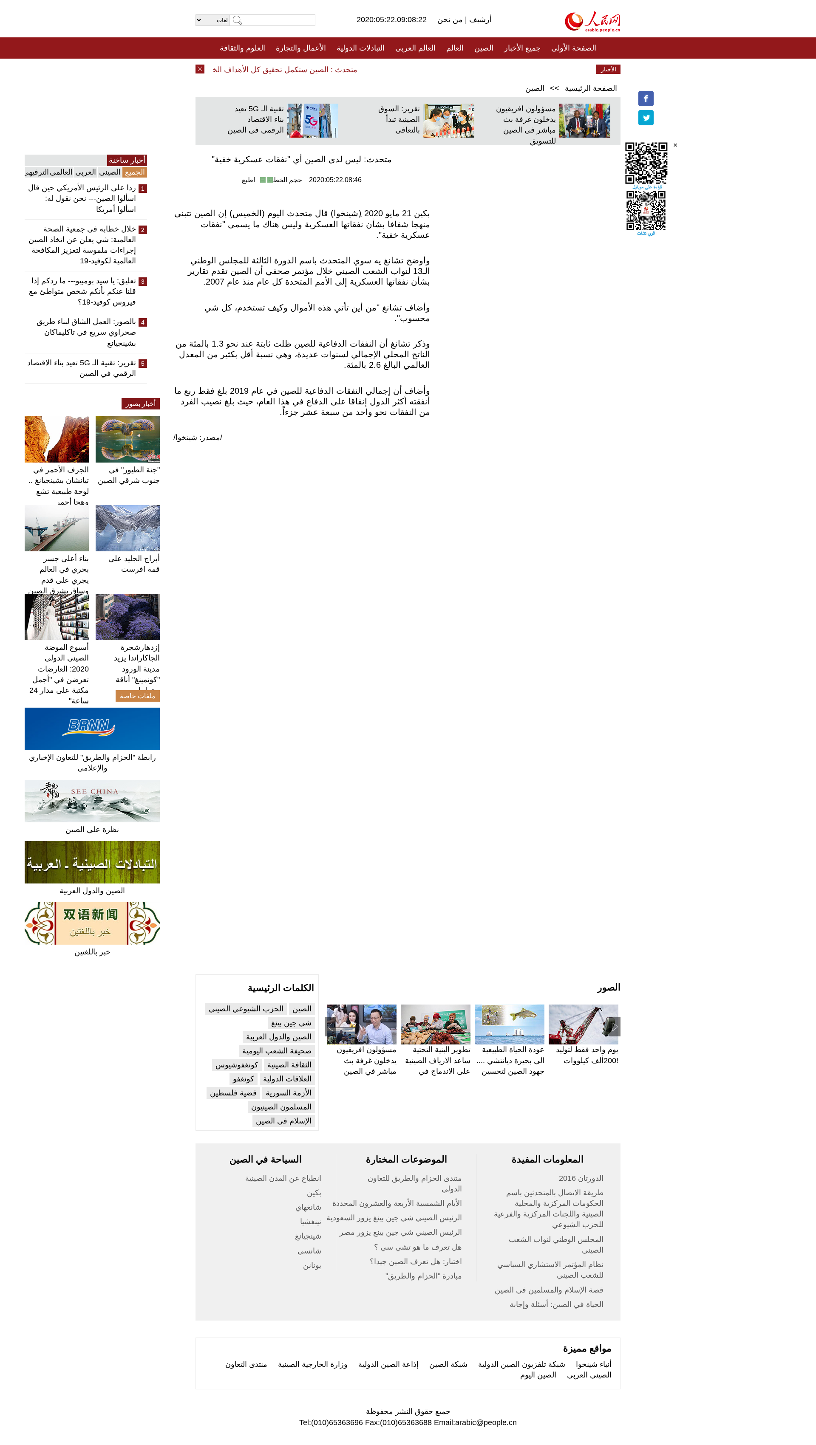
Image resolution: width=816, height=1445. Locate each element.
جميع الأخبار (522, 48)
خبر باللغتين (92, 952)
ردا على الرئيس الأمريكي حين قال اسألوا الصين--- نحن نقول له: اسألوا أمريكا (82, 198)
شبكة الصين (448, 1364)
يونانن (312, 1265)
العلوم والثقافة (242, 48)
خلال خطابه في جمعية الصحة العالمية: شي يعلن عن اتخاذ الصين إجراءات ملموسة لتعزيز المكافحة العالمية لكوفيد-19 (82, 245)
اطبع (248, 179)
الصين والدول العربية (92, 890)
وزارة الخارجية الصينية (313, 1364)
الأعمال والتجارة (301, 48)
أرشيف (479, 19)
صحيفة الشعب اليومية (277, 1051)
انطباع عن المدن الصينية (283, 1178)
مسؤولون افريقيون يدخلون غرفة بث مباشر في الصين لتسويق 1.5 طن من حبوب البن (365, 1071)
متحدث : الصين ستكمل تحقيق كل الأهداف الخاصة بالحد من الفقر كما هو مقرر (250, 69)
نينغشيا (310, 1221)
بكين (314, 1192)
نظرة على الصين (92, 829)
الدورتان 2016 (581, 1178)
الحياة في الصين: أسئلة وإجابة (557, 1304)
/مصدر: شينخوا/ (197, 437)
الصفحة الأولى (573, 48)
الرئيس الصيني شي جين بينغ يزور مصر (401, 1232)
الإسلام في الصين (284, 1121)
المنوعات (438, 69)
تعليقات (402, 69)
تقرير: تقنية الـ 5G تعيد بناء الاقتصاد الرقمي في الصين (81, 368)
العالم (455, 48)
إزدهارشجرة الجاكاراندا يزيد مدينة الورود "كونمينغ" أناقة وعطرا (137, 668)
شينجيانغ (308, 1236)
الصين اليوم (538, 1375)
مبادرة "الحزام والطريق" (423, 1276)
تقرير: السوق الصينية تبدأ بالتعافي (399, 119)
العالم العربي (415, 48)
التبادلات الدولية (361, 48)
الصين (483, 48)
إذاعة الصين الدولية (388, 1364)
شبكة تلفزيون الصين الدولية (521, 1364)
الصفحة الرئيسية (591, 88)
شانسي (309, 1251)
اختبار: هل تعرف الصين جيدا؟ (416, 1261)
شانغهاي (308, 1207)
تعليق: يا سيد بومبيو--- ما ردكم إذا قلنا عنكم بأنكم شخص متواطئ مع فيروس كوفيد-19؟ (82, 291)
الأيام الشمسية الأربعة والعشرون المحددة (397, 1203)
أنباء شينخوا (594, 1364)
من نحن (451, 19)
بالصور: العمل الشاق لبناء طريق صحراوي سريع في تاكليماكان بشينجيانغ (86, 332)
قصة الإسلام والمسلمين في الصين (549, 1290)
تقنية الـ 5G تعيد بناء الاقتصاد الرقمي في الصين (255, 119)
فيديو (371, 69)
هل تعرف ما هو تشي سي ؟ (418, 1247)
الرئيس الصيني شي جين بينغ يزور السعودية (394, 1218)
